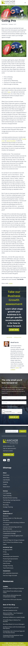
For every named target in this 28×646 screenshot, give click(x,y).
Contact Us (8, 454)
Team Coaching (7, 495)
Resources (6, 511)
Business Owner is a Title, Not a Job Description (12, 519)
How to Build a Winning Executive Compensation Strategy (12, 532)
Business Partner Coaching (10, 498)
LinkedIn (13, 369)
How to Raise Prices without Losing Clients (12, 591)
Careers (5, 484)
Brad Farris (5, 24)
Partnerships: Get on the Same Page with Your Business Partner (14, 631)
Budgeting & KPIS (7, 549)
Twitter (17, 367)
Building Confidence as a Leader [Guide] (14, 617)
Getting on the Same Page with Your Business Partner (12, 528)
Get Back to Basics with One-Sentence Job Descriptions (14, 627)
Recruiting (5, 504)
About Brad (6, 475)
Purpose (15, 17)
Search (23, 431)
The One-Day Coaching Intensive (11, 500)
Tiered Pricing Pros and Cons (10, 607)
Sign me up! (14, 417)
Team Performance (8, 568)
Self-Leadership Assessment (10, 573)
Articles (4, 17)
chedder (10, 283)
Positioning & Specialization (10, 559)
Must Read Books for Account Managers (13, 624)
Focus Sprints (6, 502)
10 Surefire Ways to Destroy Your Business (12, 620)
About (5, 473)
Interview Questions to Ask (10, 610)
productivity (9, 337)
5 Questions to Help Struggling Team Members (13, 537)
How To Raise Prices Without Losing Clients (12, 543)
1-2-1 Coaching (7, 493)
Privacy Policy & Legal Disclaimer (17, 645)
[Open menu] (25, 3)
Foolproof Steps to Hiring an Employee (13, 588)
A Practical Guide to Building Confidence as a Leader (14, 523)
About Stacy (6, 477)
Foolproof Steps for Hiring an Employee (13, 540)
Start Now (14, 330)
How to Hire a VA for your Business (12, 599)
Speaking (5, 482)
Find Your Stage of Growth (10, 575)
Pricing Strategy (7, 561)
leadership (9, 17)
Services (5, 491)
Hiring (4, 552)
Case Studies (6, 480)
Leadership (6, 554)
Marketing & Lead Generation (11, 556)
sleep (9, 92)
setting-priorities (17, 337)
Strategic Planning (8, 507)
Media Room (6, 486)
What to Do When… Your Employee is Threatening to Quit (13, 613)
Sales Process (6, 563)
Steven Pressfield (11, 141)
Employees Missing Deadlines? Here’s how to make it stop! (13, 636)
